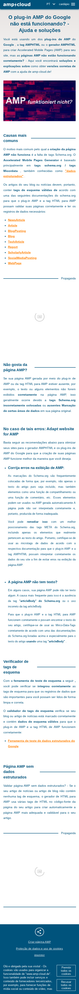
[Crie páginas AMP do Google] (16, 5)
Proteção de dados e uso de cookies (39, 948)
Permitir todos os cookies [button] (66, 970)
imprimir (39, 955)
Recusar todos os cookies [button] (66, 985)
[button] (52, 4)
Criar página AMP (39, 941)
